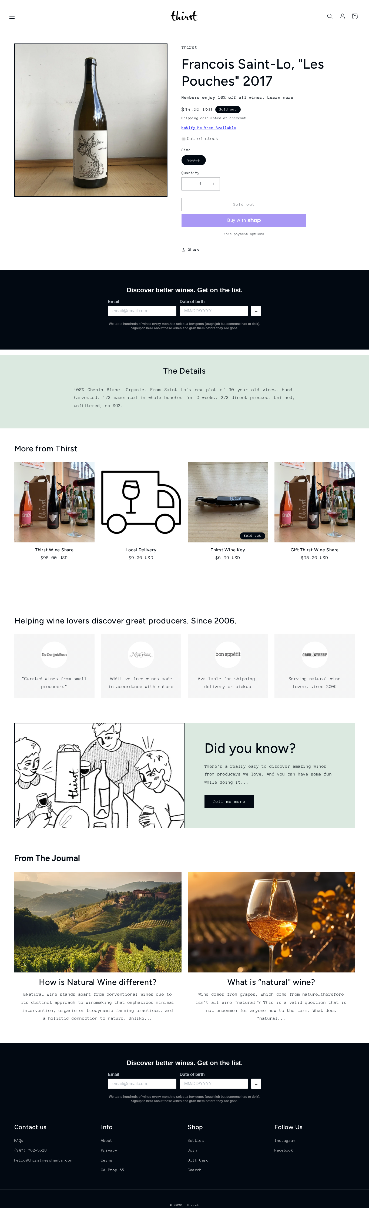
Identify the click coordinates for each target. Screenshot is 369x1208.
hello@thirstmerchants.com (43, 1160)
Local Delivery (141, 550)
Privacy (109, 1150)
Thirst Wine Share (54, 550)
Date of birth (192, 301)
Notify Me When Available (209, 128)
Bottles (196, 1140)
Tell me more (229, 801)
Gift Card (198, 1160)
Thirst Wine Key (228, 550)
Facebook (283, 1150)
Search (195, 1170)
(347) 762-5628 (30, 1150)
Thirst (193, 1205)
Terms (107, 1160)
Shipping (190, 118)
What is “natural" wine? (271, 982)
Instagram (285, 1140)
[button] (12, 16)
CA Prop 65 (112, 1170)
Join (192, 1150)
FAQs (19, 1140)
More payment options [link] (244, 234)
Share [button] (194, 249)
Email (113, 301)
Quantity (191, 173)
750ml (196, 161)
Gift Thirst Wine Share (315, 550)
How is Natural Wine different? (98, 982)
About (107, 1140)
